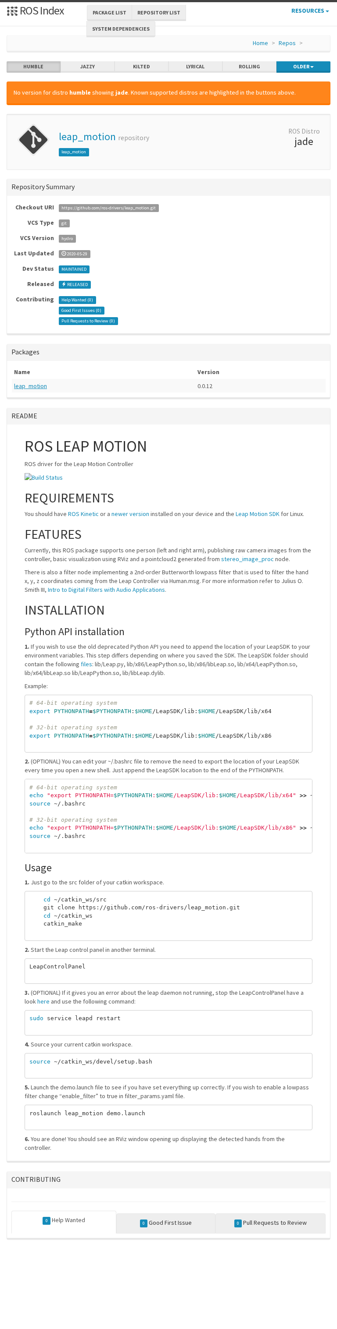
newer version (130, 514)
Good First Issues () (81, 310)
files (86, 664)
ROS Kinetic (83, 514)
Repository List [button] (158, 12)
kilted (141, 66)
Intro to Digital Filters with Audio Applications (106, 590)
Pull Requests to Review (272, 1222)
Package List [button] (109, 12)
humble (33, 66)
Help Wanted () (77, 300)
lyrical (195, 66)
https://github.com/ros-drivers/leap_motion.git (108, 208)
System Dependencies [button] (121, 28)
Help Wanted (65, 1220)
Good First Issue (167, 1222)
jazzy (87, 66)
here (43, 1001)
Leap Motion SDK (258, 514)
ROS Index (41, 10)
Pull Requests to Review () (88, 321)
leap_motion (87, 136)
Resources (308, 10)
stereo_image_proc (247, 559)
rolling (249, 66)
